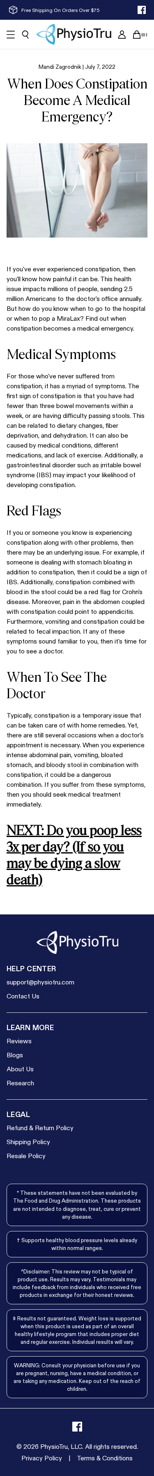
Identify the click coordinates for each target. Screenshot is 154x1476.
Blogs (15, 1055)
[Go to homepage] (73, 34)
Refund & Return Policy (40, 1127)
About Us (20, 1069)
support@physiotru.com (40, 982)
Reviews (19, 1041)
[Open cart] (137, 34)
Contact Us (23, 996)
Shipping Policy (28, 1141)
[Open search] (25, 34)
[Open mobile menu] (11, 34)
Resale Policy (26, 1155)
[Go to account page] (122, 34)
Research (20, 1083)
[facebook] (142, 10)
